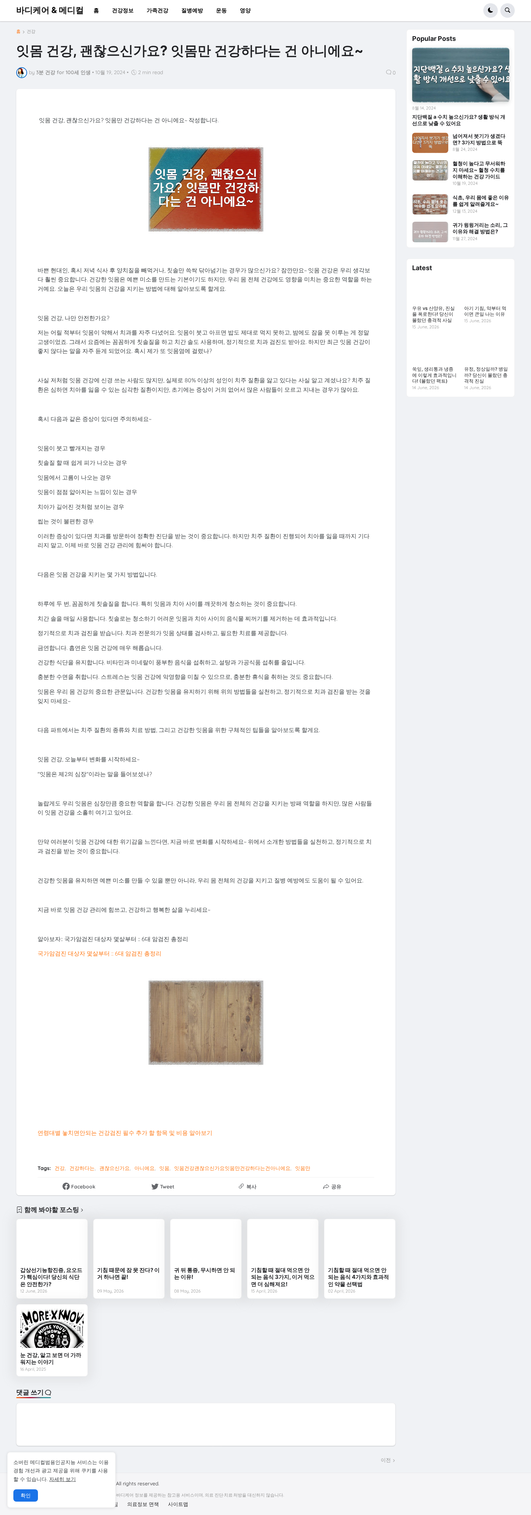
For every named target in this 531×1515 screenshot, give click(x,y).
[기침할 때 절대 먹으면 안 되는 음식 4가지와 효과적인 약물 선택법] (360, 1243)
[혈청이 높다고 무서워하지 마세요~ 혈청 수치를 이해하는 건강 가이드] (430, 170)
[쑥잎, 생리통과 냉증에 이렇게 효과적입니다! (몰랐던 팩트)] (434, 350)
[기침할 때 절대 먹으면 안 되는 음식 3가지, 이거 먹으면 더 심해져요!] (283, 1243)
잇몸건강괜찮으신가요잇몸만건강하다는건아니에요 (232, 1168)
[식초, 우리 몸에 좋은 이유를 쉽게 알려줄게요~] (430, 204)
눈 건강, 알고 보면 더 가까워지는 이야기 (50, 1359)
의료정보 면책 (143, 1504)
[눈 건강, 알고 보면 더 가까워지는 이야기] (52, 1328)
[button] (490, 10)
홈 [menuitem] (96, 10)
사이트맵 (178, 1504)
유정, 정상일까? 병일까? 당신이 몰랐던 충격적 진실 (486, 375)
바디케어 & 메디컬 (50, 10)
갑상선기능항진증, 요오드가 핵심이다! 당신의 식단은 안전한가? (51, 1277)
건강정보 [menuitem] (123, 10)
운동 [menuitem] (221, 10)
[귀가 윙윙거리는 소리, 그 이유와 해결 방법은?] (430, 232)
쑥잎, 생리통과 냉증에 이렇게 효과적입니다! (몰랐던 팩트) (434, 375)
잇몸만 (302, 1168)
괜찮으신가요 (114, 1168)
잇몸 (164, 1168)
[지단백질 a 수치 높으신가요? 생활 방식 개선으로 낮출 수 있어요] (460, 75)
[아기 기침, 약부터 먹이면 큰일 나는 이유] (486, 289)
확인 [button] (26, 1495)
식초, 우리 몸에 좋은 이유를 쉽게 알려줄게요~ (481, 200)
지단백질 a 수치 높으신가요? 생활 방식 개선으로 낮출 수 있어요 (458, 120)
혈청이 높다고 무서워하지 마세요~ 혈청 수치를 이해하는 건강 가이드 (479, 169)
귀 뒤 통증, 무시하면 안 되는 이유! (204, 1274)
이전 (386, 1460)
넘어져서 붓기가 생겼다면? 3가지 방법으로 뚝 (479, 139)
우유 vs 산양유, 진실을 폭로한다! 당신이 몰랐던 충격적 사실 (433, 314)
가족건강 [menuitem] (157, 10)
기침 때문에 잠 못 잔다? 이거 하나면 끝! (128, 1274)
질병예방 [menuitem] (192, 10)
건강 (31, 31)
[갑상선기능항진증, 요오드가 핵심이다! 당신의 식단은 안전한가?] (52, 1243)
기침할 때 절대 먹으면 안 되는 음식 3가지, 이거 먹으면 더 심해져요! (283, 1277)
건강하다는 (82, 1168)
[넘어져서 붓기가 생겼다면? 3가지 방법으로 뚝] (430, 143)
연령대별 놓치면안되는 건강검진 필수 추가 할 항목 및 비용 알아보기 (125, 1132)
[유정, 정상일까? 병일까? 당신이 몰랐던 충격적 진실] (486, 350)
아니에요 (144, 1168)
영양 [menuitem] (245, 10)
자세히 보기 (62, 1479)
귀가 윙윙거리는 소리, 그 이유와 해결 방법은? (480, 228)
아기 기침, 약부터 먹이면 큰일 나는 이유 (485, 311)
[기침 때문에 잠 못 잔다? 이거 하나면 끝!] (129, 1243)
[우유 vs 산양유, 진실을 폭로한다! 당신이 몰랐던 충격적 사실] (434, 289)
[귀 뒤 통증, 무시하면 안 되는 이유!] (206, 1243)
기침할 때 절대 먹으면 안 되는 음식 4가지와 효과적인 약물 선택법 (358, 1277)
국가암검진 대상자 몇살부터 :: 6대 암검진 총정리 (99, 953)
